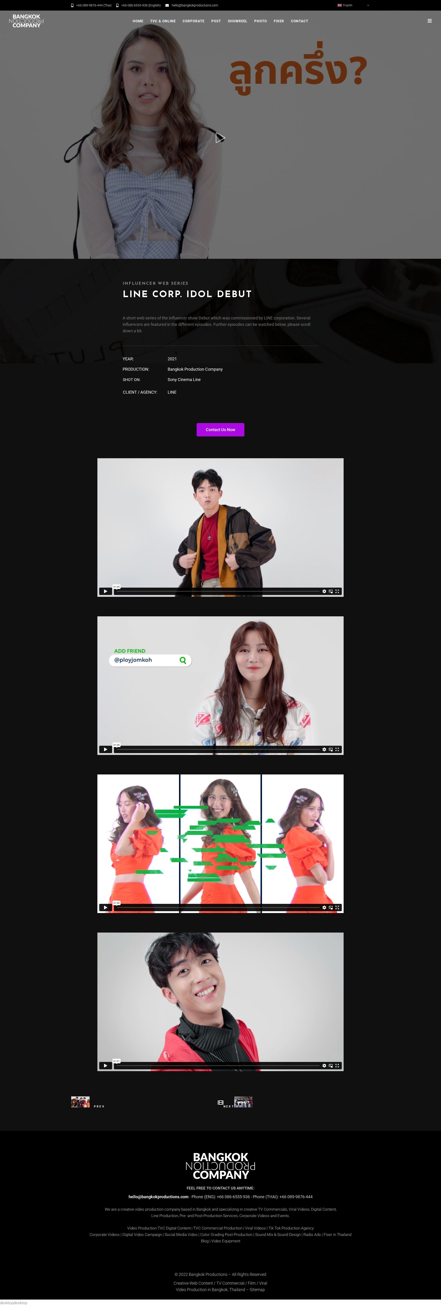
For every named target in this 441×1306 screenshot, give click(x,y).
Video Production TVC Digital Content (159, 1228)
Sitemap (257, 1289)
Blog (205, 1241)
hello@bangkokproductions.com (159, 1196)
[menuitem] (354, 5)
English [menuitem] (347, 5)
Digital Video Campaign (142, 1234)
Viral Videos (255, 1228)
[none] (354, 5)
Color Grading (212, 1234)
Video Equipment (225, 1241)
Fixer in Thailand (337, 1234)
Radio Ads (312, 1234)
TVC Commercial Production (217, 1228)
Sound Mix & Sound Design (278, 1234)
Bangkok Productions (208, 1274)
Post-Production (238, 1234)
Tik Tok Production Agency (291, 1228)
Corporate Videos (105, 1234)
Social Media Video (181, 1234)
